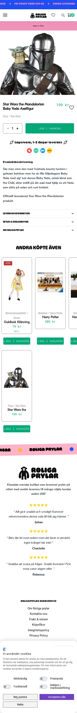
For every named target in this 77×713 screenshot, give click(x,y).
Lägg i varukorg (50, 128)
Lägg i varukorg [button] (50, 341)
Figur (5, 116)
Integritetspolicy (38, 630)
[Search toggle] (63, 15)
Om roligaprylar (13, 230)
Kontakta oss (38, 614)
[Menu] (9, 15)
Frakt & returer (38, 619)
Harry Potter (56, 313)
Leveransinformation (16, 213)
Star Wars (16, 116)
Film (42, 26)
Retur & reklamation (16, 221)
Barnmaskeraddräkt (16, 313)
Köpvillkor (38, 624)
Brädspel (42, 313)
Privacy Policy (38, 635)
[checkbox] (7, 679)
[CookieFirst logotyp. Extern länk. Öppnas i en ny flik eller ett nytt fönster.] (4, 649)
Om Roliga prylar (38, 608)
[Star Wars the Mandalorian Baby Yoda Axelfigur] (17, 377)
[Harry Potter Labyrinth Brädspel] (50, 284)
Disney (16, 318)
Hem (35, 26)
